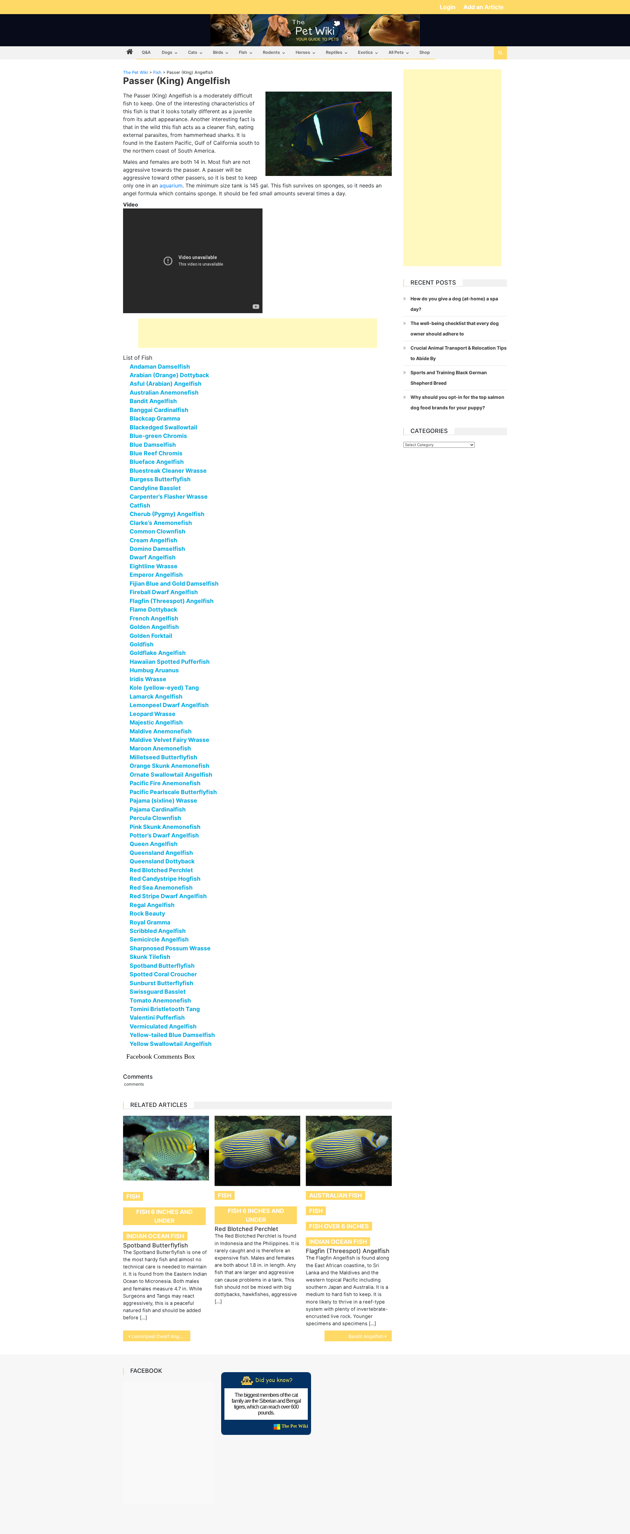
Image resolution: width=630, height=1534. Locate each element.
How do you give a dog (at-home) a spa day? (454, 304)
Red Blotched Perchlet (161, 870)
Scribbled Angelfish (158, 930)
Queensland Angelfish (161, 852)
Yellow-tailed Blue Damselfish (172, 1034)
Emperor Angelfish (156, 574)
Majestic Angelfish (156, 722)
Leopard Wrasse (153, 713)
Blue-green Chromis (158, 435)
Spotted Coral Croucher (163, 974)
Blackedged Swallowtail (163, 427)
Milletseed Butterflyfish (163, 757)
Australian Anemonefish (164, 392)
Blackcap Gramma (155, 418)
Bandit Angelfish (153, 401)
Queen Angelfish (154, 843)
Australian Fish (335, 1195)
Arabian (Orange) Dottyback (169, 375)
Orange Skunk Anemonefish (169, 765)
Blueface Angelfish (157, 461)
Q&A (146, 52)
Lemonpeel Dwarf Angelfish (169, 705)
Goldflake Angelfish (158, 652)
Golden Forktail (151, 635)
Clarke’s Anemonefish (161, 522)
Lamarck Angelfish (156, 696)
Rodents (271, 52)
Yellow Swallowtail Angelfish (171, 1043)
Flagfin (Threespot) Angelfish (172, 600)
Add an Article (483, 7)
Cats (192, 52)
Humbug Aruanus (154, 670)
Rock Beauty (147, 913)
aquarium (170, 185)
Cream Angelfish (153, 540)
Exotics (365, 52)
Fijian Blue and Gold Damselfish (174, 583)
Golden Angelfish (154, 626)
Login (448, 7)
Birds (218, 52)
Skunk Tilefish (150, 956)
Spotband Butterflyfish (162, 965)
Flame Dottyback (153, 609)
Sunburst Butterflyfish (161, 983)
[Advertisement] (257, 333)
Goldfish (142, 644)
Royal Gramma (150, 922)
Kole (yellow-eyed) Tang (164, 687)
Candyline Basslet (155, 488)
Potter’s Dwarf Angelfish (164, 835)
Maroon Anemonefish (160, 748)
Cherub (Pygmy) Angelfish (167, 513)
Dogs (167, 52)
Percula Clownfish (155, 817)
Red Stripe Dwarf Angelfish (168, 896)
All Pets (396, 52)
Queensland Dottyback (162, 861)
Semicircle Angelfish (159, 939)
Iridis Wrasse (148, 679)
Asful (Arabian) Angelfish (165, 383)
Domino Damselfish (157, 548)
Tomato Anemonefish (160, 1000)
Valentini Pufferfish (157, 1017)
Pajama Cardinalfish (158, 809)
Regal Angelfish (152, 904)
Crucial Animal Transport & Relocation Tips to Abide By (458, 353)
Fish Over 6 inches (339, 1226)
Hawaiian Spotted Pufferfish (170, 661)
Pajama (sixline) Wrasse (163, 800)
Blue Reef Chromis (156, 453)
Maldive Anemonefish (161, 731)
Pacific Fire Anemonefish (165, 783)
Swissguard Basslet (158, 991)
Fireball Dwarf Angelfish (164, 592)
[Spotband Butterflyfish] (166, 1148)
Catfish (140, 505)
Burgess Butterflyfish (160, 479)
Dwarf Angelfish (153, 557)
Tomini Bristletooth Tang (165, 1008)
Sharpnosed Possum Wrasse (170, 948)
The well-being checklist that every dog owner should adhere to (454, 328)
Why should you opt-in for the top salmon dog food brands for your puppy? (457, 402)
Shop (424, 52)
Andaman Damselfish (160, 366)
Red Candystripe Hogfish (165, 878)
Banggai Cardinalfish (159, 409)
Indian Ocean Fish (155, 1236)
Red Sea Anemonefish (161, 887)
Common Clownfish (157, 531)
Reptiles (334, 52)
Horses (303, 52)
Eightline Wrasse (154, 566)
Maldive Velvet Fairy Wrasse (169, 739)
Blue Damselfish (153, 444)
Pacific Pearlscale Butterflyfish (173, 792)
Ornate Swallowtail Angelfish (171, 774)
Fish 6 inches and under (164, 1216)
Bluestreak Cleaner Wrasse (168, 470)
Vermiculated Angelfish (163, 1026)
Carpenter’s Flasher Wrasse (169, 496)
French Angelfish (154, 618)
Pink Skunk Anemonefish (165, 826)
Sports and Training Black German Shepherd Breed (448, 378)
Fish (243, 52)
